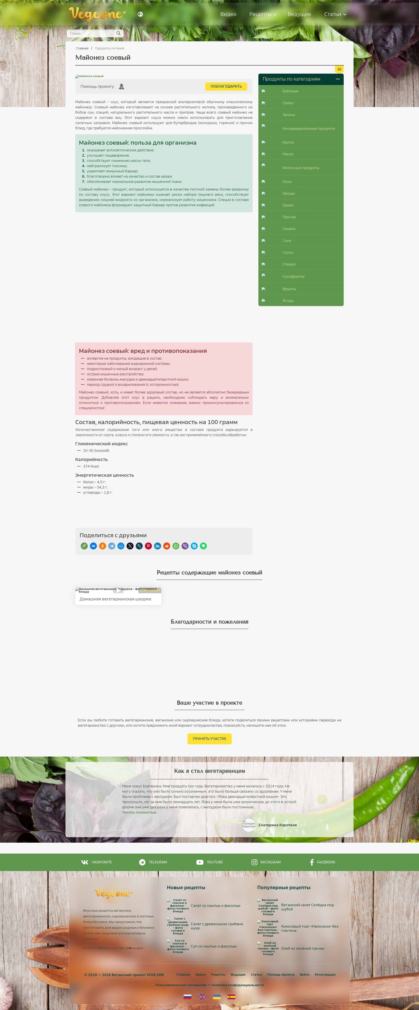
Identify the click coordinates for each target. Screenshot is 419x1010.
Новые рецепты (186, 888)
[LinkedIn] (157, 545)
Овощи (289, 193)
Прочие (289, 217)
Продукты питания (109, 48)
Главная (82, 48)
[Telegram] (111, 545)
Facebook (326, 862)
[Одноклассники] (102, 545)
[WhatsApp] (175, 545)
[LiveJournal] (139, 545)
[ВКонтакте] (93, 545)
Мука (287, 182)
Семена (289, 229)
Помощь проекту (281, 975)
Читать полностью (139, 812)
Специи (289, 264)
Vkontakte (102, 862)
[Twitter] (130, 545)
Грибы (288, 103)
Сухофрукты (294, 276)
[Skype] (194, 545)
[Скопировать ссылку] (84, 545)
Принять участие (209, 738)
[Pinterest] (148, 545)
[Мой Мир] (120, 545)
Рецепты (260, 14)
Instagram (271, 862)
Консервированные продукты (309, 128)
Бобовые (290, 91)
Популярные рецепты (284, 888)
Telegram (158, 862)
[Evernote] (203, 545)
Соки (287, 241)
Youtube (215, 862)
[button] (97, 799)
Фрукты (289, 289)
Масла (288, 154)
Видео (228, 14)
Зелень (289, 115)
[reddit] (166, 545)
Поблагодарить (226, 86)
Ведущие (299, 14)
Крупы (288, 142)
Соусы (288, 252)
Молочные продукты (301, 168)
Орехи (288, 205)
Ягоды (288, 301)
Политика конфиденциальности (237, 985)
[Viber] (185, 545)
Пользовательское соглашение (181, 985)
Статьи (332, 14)
